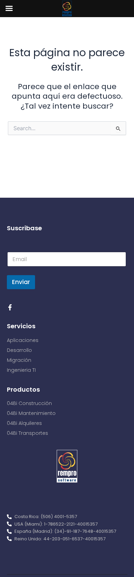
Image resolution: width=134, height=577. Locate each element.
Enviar (21, 282)
